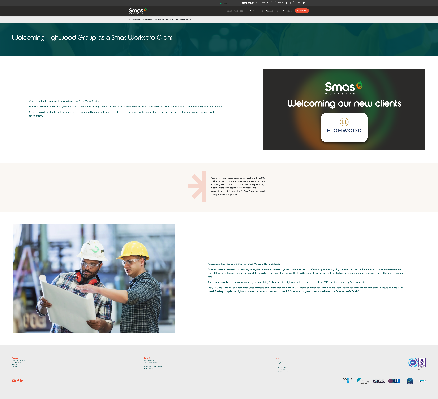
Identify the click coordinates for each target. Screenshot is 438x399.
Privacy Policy (279, 363)
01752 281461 (248, 3)
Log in (280, 3)
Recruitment (279, 361)
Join (299, 3)
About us (269, 11)
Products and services (234, 11)
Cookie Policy (279, 365)
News (278, 11)
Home (132, 19)
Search (262, 3)
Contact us (287, 11)
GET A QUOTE (302, 11)
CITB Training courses (254, 11)
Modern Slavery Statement (283, 371)
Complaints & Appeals (282, 367)
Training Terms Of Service (283, 369)
